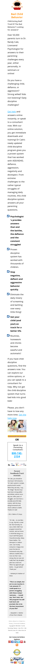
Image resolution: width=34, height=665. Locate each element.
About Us (15, 621)
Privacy (11, 623)
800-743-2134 (17, 454)
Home (10, 621)
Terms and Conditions (19, 623)
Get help (12, 111)
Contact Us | (22, 621)
